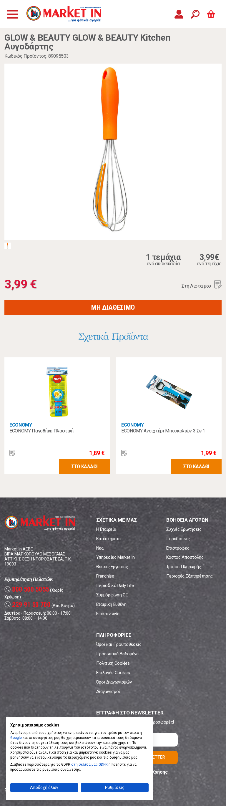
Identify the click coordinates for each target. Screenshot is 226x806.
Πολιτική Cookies (113, 663)
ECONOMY (20, 425)
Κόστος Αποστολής (185, 557)
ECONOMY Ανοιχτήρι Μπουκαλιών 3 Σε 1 (163, 431)
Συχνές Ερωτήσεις (184, 529)
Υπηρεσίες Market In (115, 557)
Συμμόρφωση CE (112, 595)
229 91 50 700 (28, 605)
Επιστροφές (178, 548)
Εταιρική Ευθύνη (111, 604)
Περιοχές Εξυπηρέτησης (189, 576)
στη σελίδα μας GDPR (89, 764)
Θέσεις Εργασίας (112, 566)
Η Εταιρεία (106, 529)
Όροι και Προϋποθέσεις (119, 644)
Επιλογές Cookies (113, 672)
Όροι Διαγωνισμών (114, 682)
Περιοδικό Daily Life (115, 585)
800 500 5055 (27, 589)
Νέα (100, 548)
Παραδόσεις (178, 538)
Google (16, 738)
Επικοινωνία (107, 613)
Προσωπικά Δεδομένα (117, 653)
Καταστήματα (108, 538)
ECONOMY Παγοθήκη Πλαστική (41, 431)
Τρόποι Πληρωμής (183, 566)
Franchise (105, 576)
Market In (63, 14)
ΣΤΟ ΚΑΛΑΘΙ (84, 466)
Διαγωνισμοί (108, 691)
